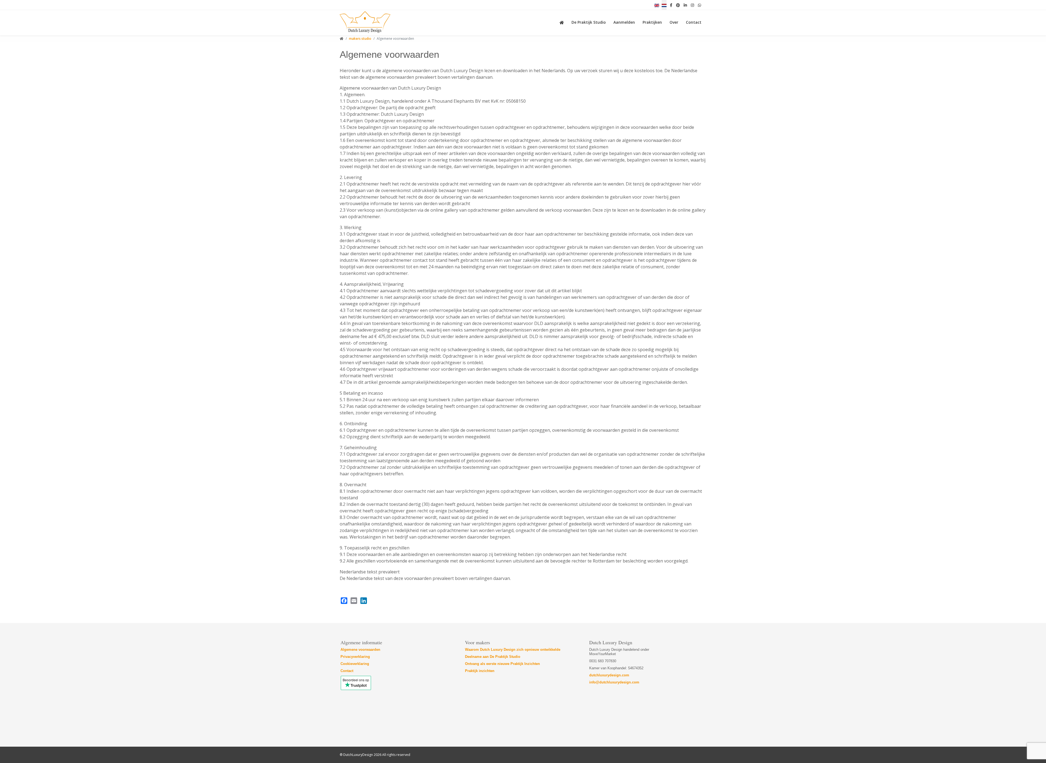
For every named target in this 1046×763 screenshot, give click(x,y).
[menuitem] (563, 22)
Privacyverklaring (355, 657)
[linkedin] (685, 5)
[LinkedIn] (363, 600)
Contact (346, 671)
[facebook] (671, 5)
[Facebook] (344, 600)
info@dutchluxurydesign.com (614, 682)
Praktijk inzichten (479, 671)
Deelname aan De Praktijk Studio (492, 657)
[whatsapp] (699, 5)
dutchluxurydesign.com (609, 675)
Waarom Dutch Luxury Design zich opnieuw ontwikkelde (512, 650)
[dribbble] (692, 5)
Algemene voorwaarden (360, 650)
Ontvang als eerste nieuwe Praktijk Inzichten (502, 664)
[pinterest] (678, 5)
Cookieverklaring (354, 664)
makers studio (360, 38)
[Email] (353, 600)
